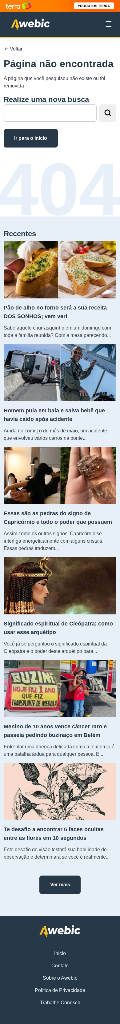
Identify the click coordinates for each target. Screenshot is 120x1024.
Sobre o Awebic (60, 978)
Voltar (15, 48)
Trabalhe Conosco (60, 1002)
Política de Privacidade (60, 990)
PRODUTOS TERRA (94, 6)
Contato (60, 965)
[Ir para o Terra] (18, 6)
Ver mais (60, 884)
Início (60, 953)
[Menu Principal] (108, 25)
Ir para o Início (30, 138)
